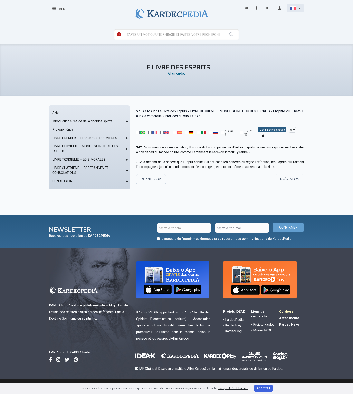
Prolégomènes (63, 129)
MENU (63, 9)
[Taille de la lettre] (292, 130)
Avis (55, 113)
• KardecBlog (232, 331)
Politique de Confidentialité (233, 388)
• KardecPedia (233, 320)
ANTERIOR (153, 179)
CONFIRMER (288, 227)
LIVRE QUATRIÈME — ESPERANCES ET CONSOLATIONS (80, 170)
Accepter (263, 388)
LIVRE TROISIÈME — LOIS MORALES (78, 159)
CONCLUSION (62, 181)
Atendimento (289, 318)
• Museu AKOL (261, 330)
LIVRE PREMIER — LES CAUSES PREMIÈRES (84, 138)
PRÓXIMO (288, 179)
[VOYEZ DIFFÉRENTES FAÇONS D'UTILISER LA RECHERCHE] (119, 34)
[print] (263, 135)
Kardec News (289, 324)
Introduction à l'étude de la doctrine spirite (82, 121)
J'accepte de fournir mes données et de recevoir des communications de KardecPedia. (227, 239)
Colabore (286, 311)
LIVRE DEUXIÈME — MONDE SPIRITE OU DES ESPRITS (85, 148)
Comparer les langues (272, 129)
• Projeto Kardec (262, 324)
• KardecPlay (232, 325)
